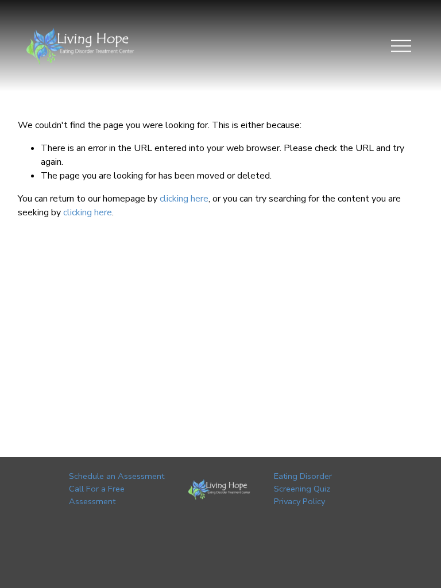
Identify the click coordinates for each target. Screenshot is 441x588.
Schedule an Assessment (116, 476)
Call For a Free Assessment (97, 495)
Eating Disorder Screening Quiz (303, 482)
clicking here (184, 198)
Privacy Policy (299, 501)
